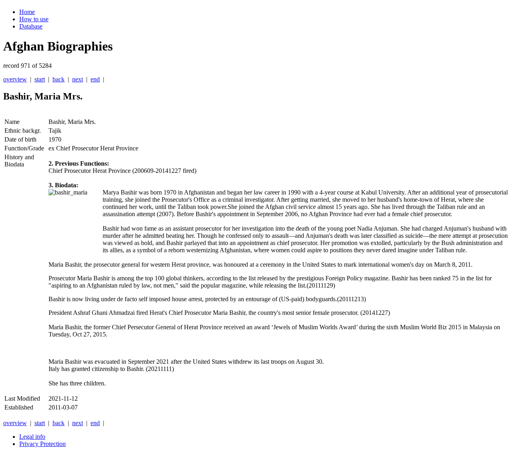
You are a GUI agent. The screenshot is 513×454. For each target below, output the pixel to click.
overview (15, 79)
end (95, 79)
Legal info (32, 436)
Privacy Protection (42, 443)
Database (30, 26)
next (77, 79)
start (39, 79)
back (59, 79)
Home (27, 11)
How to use (33, 19)
